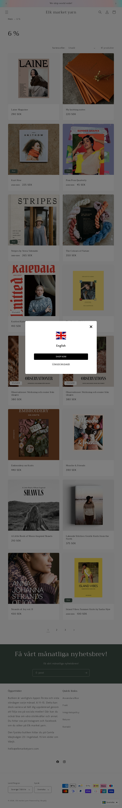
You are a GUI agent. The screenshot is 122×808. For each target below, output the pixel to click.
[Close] (91, 327)
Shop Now (61, 357)
